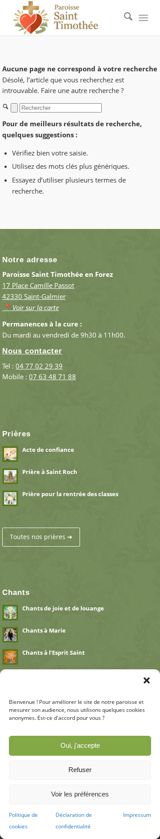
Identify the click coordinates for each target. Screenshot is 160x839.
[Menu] (143, 17)
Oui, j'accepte (80, 745)
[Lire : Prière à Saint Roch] (10, 476)
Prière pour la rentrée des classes (70, 494)
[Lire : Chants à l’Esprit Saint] (10, 657)
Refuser (80, 769)
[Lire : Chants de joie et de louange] (10, 613)
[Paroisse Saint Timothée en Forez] (66, 17)
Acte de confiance (48, 450)
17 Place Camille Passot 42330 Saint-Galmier (38, 296)
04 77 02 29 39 (39, 365)
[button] (146, 680)
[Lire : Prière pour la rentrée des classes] (10, 498)
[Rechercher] (123, 17)
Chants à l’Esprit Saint (53, 652)
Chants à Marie (44, 630)
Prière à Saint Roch (49, 472)
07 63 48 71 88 (52, 376)
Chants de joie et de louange (63, 608)
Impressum (137, 815)
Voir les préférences (80, 794)
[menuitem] (123, 17)
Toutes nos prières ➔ (41, 536)
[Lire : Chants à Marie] (10, 635)
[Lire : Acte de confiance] (10, 454)
